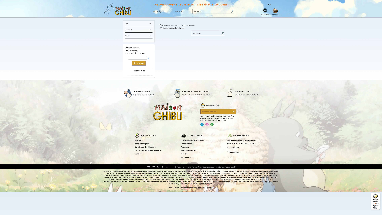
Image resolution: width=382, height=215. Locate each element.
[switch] (375, 207)
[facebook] (202, 125)
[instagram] (207, 125)
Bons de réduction (189, 150)
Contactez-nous (234, 151)
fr (268, 4)
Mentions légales (141, 143)
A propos (138, 140)
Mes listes (185, 153)
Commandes (186, 143)
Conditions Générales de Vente (147, 150)
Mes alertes (186, 157)
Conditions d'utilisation (145, 147)
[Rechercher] (232, 11)
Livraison (138, 153)
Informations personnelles (192, 140)
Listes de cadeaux (132, 47)
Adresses (185, 147)
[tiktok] (212, 125)
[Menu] (379, 194)
